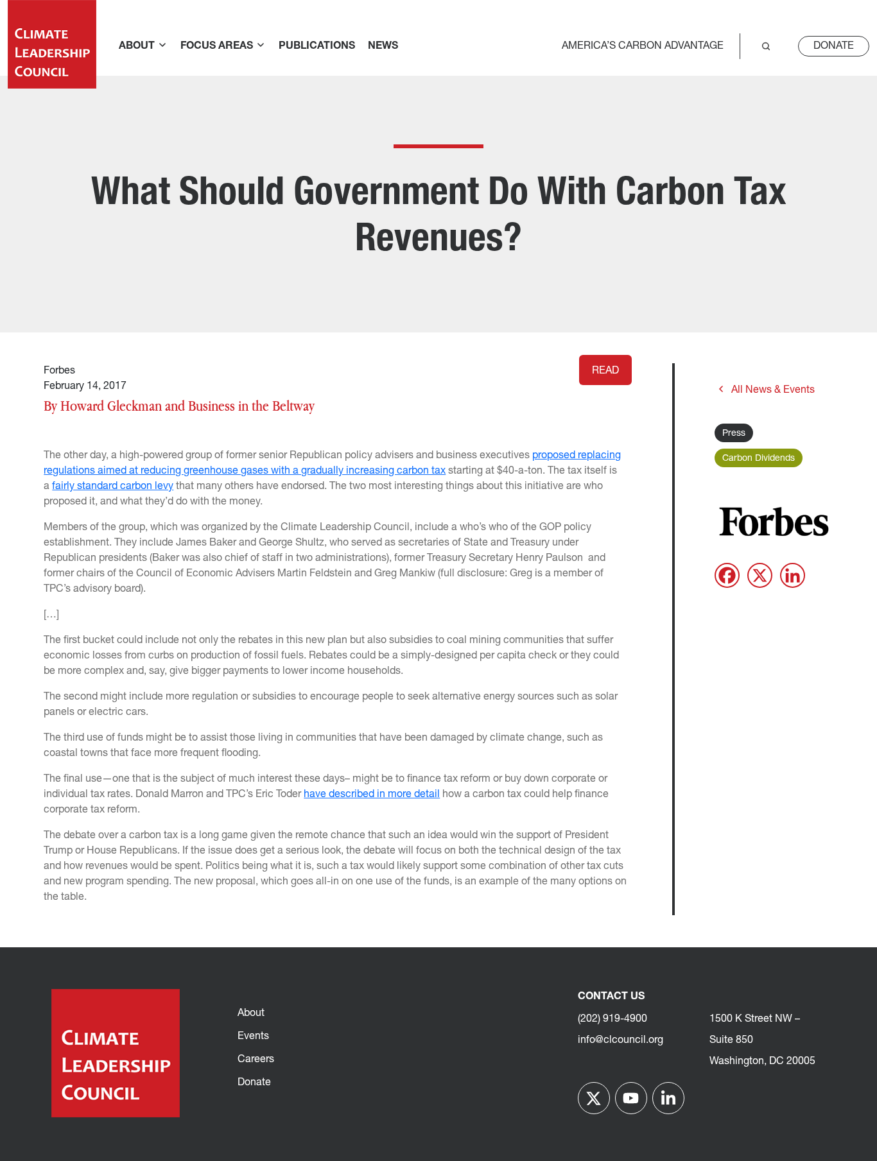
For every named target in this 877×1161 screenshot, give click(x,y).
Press (733, 433)
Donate (833, 46)
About (251, 1013)
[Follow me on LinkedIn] (668, 1098)
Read (605, 371)
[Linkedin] (792, 575)
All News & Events (773, 390)
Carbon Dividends (758, 458)
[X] (759, 575)
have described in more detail (372, 794)
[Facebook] (727, 575)
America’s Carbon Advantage (643, 46)
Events (253, 1036)
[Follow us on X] (594, 1098)
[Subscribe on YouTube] (631, 1098)
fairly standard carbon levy (112, 486)
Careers (256, 1059)
